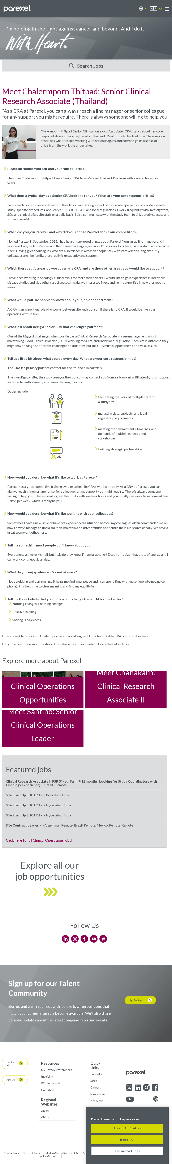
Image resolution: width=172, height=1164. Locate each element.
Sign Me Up (135, 1000)
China (45, 1117)
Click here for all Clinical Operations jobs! (39, 840)
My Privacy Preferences (56, 1069)
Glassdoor (103, 939)
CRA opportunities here (131, 636)
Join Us (11, 1079)
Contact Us (11, 1063)
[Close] (163, 1113)
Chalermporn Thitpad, (56, 131)
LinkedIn (65, 939)
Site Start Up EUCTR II (23, 795)
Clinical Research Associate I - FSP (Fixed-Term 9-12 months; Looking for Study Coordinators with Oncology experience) (81, 783)
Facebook (84, 939)
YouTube (94, 939)
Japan (45, 1110)
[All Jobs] (51, 903)
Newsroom (97, 1094)
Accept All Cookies (127, 1128)
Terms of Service (32, 1153)
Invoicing (47, 1076)
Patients (96, 1074)
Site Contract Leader (22, 825)
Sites (93, 1080)
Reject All (127, 1139)
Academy (96, 1101)
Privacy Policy (11, 1153)
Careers (95, 1087)
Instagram (75, 939)
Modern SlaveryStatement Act (62, 1153)
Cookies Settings (48, 1156)
